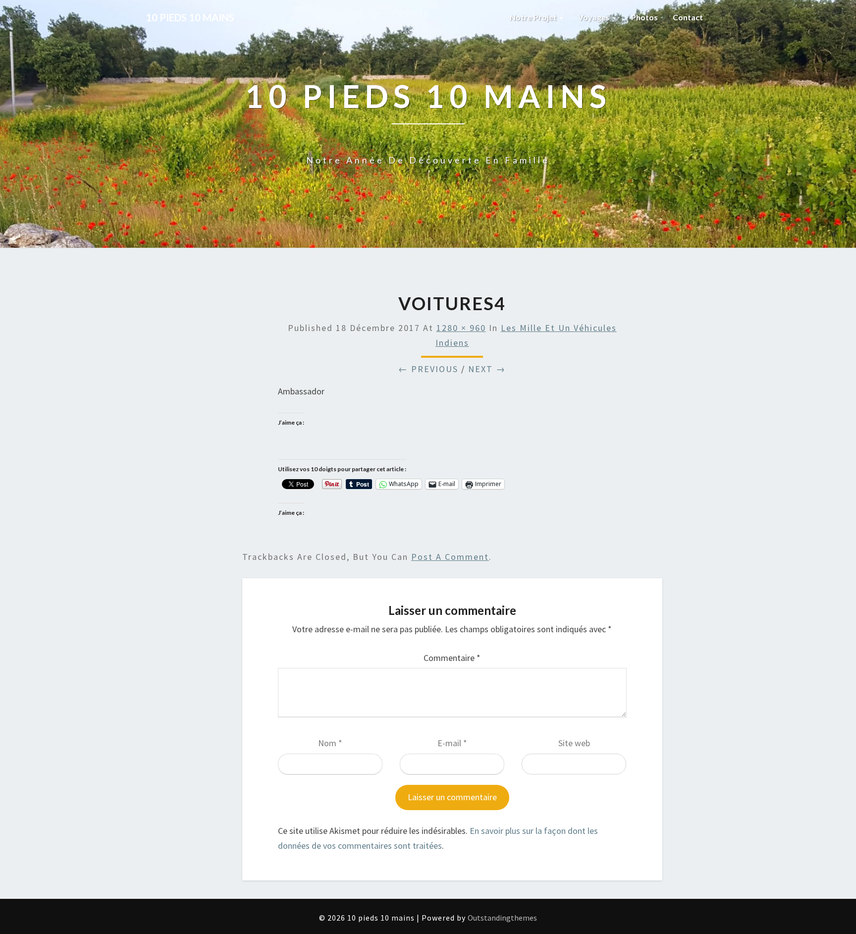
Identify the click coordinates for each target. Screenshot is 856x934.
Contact (688, 17)
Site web (574, 743)
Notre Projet (534, 17)
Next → (487, 369)
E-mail (452, 743)
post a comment (450, 556)
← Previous (428, 369)
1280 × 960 (461, 327)
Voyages (594, 17)
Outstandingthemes (502, 918)
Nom (330, 743)
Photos (644, 17)
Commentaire (452, 657)
